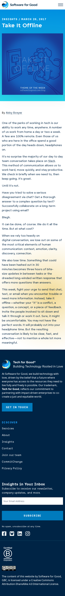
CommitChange (12, 461)
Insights (10, 19)
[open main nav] (60, 4)
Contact (7, 448)
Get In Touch (17, 407)
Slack (51, 161)
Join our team (11, 455)
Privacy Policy (12, 468)
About (6, 435)
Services (8, 428)
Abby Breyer (14, 112)
